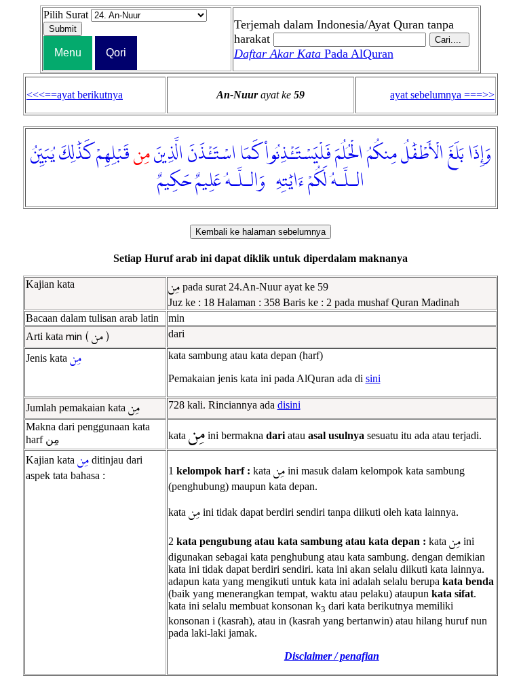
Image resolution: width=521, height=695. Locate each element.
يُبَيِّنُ (43, 154)
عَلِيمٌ (208, 181)
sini (373, 378)
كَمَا (250, 154)
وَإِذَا (479, 154)
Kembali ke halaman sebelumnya (260, 232)
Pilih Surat (65, 14)
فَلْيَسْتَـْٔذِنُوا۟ (298, 154)
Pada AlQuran (313, 53)
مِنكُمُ (382, 154)
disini (289, 405)
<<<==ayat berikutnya (74, 94)
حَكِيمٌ (174, 181)
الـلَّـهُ (347, 181)
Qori (116, 52)
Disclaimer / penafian (331, 656)
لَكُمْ (317, 181)
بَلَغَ (456, 154)
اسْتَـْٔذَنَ (211, 154)
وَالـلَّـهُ (245, 181)
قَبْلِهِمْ (113, 154)
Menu (67, 52)
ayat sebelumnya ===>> (442, 94)
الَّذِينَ (168, 154)
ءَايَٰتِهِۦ (286, 181)
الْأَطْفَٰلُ (422, 154)
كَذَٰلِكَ (75, 154)
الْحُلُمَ (349, 154)
